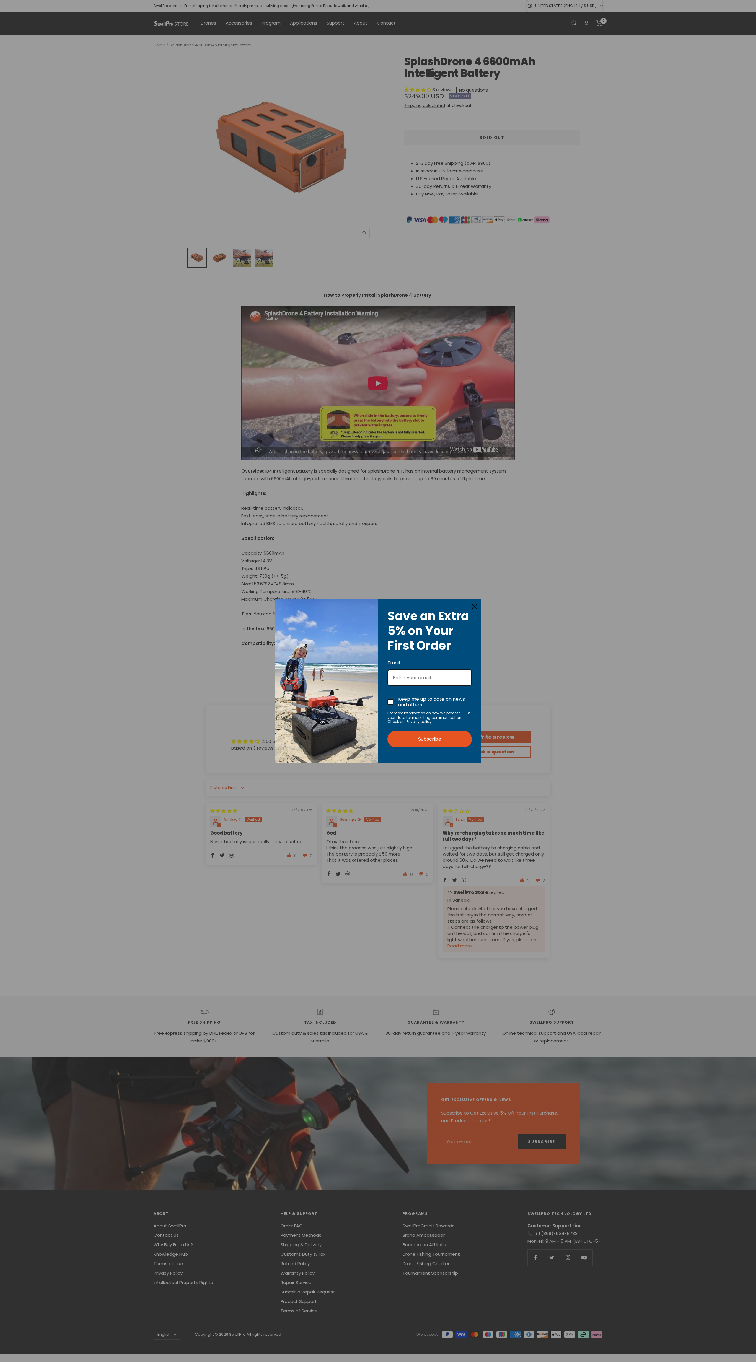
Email (393, 662)
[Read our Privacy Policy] (468, 713)
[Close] (474, 606)
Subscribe (429, 739)
